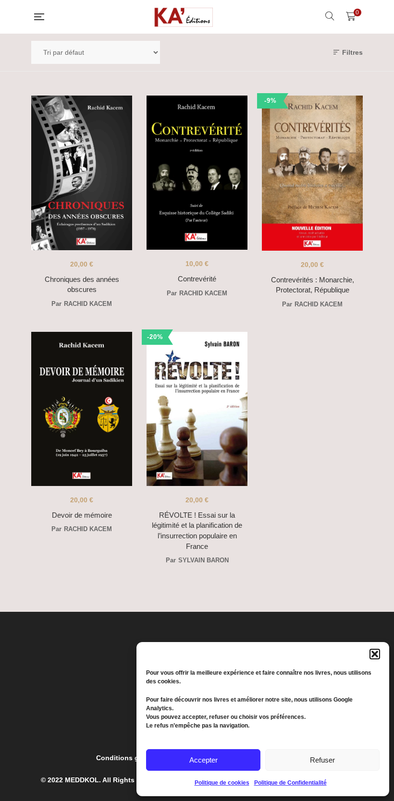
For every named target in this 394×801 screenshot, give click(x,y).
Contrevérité (197, 279)
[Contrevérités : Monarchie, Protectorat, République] (312, 173)
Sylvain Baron (203, 560)
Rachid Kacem (88, 303)
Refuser (322, 760)
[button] (375, 654)
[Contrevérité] (197, 173)
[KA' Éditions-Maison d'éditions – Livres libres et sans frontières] (184, 17)
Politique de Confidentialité (290, 782)
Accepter (203, 760)
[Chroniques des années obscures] (81, 173)
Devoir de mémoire (82, 515)
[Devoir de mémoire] (81, 409)
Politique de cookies (222, 782)
